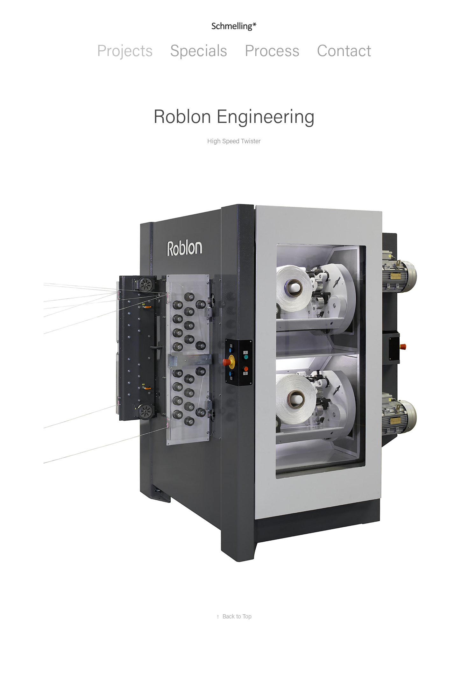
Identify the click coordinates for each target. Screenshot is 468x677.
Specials (198, 49)
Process (272, 49)
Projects (125, 49)
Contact (344, 49)
